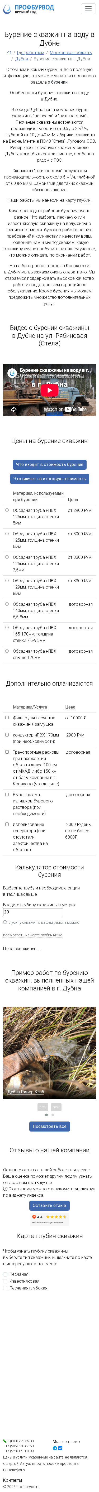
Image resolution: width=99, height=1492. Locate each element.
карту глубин (78, 200)
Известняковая (24, 1281)
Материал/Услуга (30, 707)
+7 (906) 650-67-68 (18, 1446)
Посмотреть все (50, 1126)
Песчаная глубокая (28, 1288)
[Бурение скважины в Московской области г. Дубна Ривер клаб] (49, 1053)
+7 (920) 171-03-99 (18, 1451)
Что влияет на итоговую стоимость (49, 478)
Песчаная (19, 1274)
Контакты (12, 1480)
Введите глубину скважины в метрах (39, 904)
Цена (73, 499)
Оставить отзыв (49, 1205)
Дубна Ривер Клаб (25, 1091)
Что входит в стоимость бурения (49, 464)
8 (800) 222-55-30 (20, 1441)
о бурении (58, 82)
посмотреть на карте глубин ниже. (33, 935)
